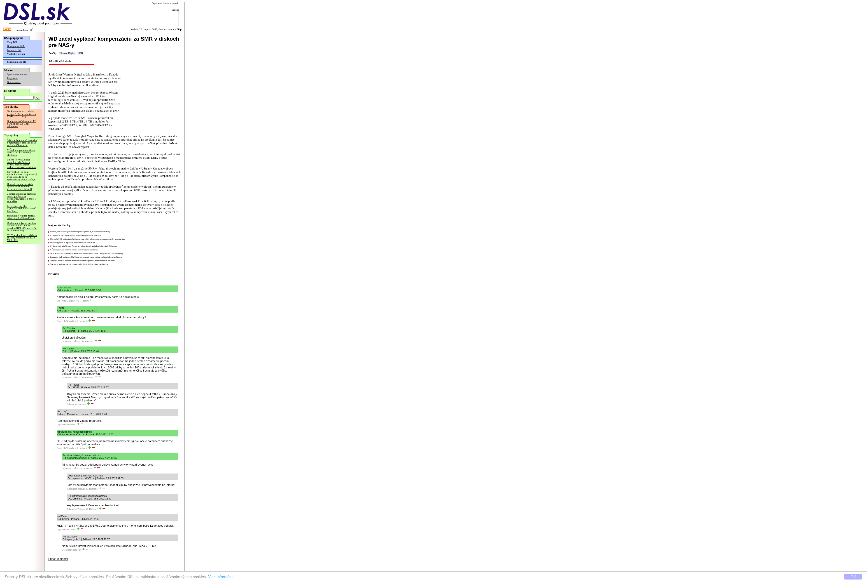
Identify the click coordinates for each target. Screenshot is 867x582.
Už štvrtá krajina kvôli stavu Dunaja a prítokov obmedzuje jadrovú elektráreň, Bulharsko (83, 246)
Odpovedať (62, 301)
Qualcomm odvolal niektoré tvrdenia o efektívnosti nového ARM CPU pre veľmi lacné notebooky (22, 227)
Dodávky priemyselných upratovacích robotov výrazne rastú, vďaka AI (20, 186)
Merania (23, 74)
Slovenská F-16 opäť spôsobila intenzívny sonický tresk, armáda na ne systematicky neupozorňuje (22, 176)
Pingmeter (12, 78)
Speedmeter (13, 74)
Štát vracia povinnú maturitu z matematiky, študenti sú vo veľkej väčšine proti (22, 142)
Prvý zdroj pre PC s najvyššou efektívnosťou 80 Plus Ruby (21, 208)
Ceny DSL (12, 42)
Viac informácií (220, 576)
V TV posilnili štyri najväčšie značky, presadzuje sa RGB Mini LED (22, 237)
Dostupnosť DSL (16, 46)
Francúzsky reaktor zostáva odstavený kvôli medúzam (21, 216)
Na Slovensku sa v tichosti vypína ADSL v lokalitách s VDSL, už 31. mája (21, 114)
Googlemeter (14, 82)
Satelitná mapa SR (16, 62)
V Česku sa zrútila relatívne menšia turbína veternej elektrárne (21, 152)
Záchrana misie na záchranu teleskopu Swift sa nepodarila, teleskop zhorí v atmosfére (21, 198)
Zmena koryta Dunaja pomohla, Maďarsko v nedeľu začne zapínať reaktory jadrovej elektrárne (21, 163)
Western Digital (67, 53)
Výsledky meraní (16, 54)
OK (853, 577)
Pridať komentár (58, 559)
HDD (80, 53)
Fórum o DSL (14, 50)
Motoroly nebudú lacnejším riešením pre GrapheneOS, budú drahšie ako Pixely (80, 232)
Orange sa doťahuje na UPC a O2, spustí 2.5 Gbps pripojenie (21, 123)
